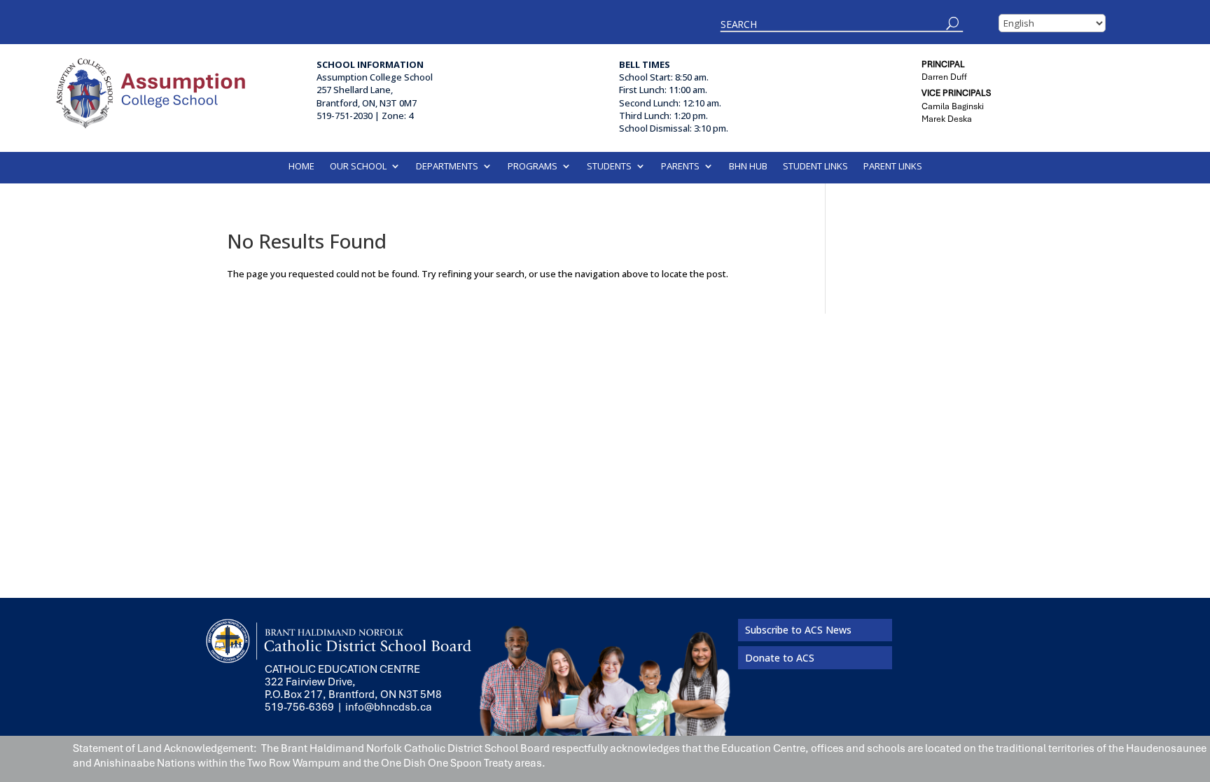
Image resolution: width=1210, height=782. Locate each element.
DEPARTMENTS (447, 166)
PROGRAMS (532, 166)
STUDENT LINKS (815, 166)
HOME (301, 166)
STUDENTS (609, 166)
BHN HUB (748, 166)
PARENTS (680, 166)
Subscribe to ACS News (798, 629)
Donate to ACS (779, 657)
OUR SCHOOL (358, 166)
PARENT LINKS (892, 166)
